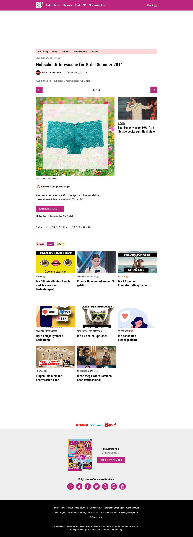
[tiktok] (79, 486)
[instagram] (70, 486)
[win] (122, 486)
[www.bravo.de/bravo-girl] (39, 5)
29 (84, 227)
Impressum (59, 508)
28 (78, 227)
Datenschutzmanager (114, 508)
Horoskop (67, 5)
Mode (48, 5)
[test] (105, 486)
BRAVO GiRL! (48, 58)
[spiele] (114, 486)
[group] (95, 51)
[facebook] (88, 486)
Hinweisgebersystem (128, 512)
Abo (101, 517)
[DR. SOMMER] (96, 425)
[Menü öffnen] (155, 5)
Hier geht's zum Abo (111, 460)
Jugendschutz (132, 508)
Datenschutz (95, 508)
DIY (84, 5)
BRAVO (39, 58)
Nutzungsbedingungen (77, 508)
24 (53, 227)
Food (77, 5)
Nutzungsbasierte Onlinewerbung (70, 512)
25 (58, 227)
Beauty (57, 5)
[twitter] (96, 486)
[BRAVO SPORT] (111, 425)
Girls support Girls (97, 5)
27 (73, 227)
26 (63, 227)
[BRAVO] (82, 425)
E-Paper (93, 517)
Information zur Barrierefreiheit (102, 512)
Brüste (60, 244)
